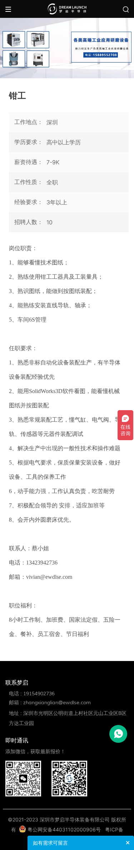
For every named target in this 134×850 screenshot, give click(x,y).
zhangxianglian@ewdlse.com (57, 703)
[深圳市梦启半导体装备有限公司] (67, 8)
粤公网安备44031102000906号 (64, 829)
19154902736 (39, 694)
